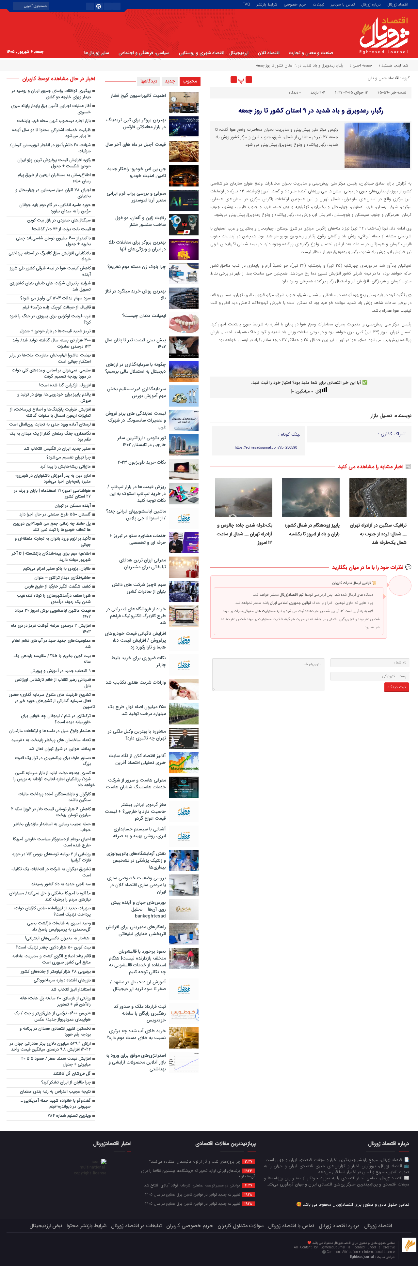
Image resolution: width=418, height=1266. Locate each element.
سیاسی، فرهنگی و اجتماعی (144, 52)
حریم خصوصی (295, 4)
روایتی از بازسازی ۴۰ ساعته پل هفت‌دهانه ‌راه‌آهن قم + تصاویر (55, 1001)
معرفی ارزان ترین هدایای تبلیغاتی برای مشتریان (142, 564)
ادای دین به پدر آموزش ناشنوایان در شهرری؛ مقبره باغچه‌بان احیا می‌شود (53, 479)
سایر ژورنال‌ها (96, 52)
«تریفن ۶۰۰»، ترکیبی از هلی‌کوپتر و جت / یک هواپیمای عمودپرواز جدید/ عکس (52, 1016)
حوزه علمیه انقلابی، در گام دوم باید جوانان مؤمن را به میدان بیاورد (55, 208)
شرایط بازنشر (267, 4)
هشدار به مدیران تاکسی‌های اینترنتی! (58, 938)
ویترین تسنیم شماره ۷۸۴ (69, 1116)
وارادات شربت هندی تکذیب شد (135, 682)
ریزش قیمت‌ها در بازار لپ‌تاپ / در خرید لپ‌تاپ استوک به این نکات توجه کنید (136, 493)
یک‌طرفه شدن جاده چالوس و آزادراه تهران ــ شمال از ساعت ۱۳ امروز (244, 534)
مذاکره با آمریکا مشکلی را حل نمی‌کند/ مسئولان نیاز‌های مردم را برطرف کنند (50, 896)
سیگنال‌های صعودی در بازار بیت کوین (59, 220)
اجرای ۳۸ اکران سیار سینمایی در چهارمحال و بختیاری (53, 193)
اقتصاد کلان (269, 52)
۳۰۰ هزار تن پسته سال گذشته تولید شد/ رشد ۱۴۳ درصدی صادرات (51, 343)
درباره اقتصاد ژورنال (339, 1226)
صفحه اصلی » (361, 65)
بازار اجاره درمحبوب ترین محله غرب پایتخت (54, 121)
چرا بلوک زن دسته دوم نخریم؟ (136, 266)
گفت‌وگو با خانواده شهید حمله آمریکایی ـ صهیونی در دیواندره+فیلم (56, 1104)
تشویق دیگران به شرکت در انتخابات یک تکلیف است (51, 872)
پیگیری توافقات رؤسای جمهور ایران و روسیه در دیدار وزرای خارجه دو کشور (51, 94)
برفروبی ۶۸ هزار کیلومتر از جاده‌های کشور (56, 972)
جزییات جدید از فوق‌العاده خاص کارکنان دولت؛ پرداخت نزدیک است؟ (52, 911)
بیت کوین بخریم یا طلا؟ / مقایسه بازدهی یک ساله (52, 659)
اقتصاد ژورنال (397, 4)
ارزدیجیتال (239, 52)
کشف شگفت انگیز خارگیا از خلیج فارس (57, 587)
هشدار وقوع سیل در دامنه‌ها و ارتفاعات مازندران (50, 731)
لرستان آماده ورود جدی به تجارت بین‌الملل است (50, 425)
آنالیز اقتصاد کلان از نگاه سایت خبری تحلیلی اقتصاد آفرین (137, 759)
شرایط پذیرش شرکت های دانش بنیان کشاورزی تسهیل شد (50, 286)
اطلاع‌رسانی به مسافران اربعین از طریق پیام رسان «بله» (54, 178)
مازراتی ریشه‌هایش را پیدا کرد (65, 467)
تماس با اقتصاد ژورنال (291, 1226)
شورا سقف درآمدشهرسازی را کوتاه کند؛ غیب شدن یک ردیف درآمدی (54, 599)
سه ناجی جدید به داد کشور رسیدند (61, 884)
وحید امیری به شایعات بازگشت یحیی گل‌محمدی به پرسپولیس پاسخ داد (59, 926)
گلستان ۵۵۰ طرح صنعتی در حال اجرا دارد (55, 515)
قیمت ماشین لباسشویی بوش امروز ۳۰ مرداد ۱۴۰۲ (53, 614)
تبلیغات (318, 4)
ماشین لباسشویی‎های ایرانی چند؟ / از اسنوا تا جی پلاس (136, 515)
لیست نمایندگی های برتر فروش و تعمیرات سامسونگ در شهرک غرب (135, 420)
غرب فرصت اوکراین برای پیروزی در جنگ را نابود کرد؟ (50, 319)
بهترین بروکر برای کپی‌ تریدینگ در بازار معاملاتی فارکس (136, 123)
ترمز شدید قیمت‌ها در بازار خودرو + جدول (55, 331)
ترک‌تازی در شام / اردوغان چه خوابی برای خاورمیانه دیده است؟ (56, 719)
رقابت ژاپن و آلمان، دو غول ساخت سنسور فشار (140, 221)
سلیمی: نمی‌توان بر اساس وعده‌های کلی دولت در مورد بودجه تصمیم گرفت (51, 373)
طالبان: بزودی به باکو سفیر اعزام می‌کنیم (57, 569)
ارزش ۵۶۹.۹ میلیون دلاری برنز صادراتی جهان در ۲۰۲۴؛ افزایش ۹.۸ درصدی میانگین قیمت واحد (50, 1047)
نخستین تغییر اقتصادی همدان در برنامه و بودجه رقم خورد (55, 1032)
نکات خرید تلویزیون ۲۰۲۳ (142, 462)
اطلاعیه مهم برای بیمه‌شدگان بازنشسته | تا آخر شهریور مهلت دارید (51, 557)
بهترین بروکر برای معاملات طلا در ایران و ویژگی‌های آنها (137, 246)
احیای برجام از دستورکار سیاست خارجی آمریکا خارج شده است (52, 842)
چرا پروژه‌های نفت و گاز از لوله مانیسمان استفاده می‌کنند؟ (200, 1161)
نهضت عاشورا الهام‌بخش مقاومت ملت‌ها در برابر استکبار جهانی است (50, 358)
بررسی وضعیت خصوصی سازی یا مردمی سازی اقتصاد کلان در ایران (136, 884)
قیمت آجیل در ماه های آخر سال (135, 144)
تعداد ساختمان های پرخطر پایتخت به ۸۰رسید (51, 740)
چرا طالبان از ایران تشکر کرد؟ (66, 1083)
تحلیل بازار (381, 416)
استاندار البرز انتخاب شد (71, 990)
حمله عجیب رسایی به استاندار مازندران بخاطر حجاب (52, 827)
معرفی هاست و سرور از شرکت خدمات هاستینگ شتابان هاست (136, 784)
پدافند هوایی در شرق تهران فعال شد (60, 749)
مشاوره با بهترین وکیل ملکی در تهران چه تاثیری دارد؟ (137, 735)
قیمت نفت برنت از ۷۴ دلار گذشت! (61, 229)
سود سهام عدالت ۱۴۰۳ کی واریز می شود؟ (56, 298)
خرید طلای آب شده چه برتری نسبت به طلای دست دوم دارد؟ (136, 1034)
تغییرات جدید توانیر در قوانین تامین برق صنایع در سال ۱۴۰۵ (198, 1194)
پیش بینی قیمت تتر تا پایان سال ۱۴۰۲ (135, 343)
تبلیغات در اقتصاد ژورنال (136, 1226)
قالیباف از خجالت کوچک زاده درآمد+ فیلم (57, 308)
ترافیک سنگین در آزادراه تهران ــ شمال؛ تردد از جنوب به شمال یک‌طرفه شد (378, 534)
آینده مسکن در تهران (73, 506)
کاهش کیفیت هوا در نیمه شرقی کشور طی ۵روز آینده (50, 271)
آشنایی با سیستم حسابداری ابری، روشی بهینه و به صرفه (139, 833)
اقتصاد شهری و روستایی (201, 52)
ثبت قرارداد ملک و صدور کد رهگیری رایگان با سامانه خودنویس (140, 1013)
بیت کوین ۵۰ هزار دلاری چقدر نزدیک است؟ (53, 948)
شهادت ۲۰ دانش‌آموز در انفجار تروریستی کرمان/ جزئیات (50, 148)
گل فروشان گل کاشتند (72, 1074)
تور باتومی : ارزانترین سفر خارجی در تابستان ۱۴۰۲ (141, 441)
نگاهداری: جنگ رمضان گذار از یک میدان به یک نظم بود (50, 437)
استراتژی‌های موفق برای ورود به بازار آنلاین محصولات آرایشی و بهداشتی (135, 1062)
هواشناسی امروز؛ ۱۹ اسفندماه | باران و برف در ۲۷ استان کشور (52, 494)
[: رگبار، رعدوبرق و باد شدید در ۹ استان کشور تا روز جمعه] (216, 79)
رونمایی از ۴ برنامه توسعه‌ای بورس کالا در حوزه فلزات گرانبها (51, 857)
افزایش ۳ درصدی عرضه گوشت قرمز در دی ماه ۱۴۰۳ (51, 629)
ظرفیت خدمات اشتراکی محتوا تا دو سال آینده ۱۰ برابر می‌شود (51, 133)
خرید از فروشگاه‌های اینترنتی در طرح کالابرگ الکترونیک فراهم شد (136, 615)
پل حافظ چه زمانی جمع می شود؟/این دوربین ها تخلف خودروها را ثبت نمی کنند (52, 527)
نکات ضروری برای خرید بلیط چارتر (138, 661)
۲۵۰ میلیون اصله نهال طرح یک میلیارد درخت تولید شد (137, 710)
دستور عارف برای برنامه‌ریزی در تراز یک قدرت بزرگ (53, 761)
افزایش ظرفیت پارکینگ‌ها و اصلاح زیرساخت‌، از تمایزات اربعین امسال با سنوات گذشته (50, 413)
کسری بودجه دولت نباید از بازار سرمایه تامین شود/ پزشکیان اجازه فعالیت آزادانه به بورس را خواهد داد (54, 779)
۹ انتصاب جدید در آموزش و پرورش (60, 671)
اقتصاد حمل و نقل (383, 78)
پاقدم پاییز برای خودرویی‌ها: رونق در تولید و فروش (54, 398)
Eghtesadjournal (362, 1257)
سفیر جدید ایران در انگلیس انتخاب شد (57, 449)
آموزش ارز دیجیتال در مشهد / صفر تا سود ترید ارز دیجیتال (138, 985)
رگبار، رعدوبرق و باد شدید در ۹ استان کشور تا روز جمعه (310, 111)
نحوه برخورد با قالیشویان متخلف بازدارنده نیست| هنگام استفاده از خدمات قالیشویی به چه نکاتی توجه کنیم (137, 962)
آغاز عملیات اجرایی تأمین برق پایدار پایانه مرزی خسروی (51, 109)
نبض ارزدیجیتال (45, 1226)
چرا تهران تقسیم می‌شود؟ (69, 457)
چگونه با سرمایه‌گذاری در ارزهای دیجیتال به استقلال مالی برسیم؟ (135, 368)
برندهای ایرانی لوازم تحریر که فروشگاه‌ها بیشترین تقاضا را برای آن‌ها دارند (198, 1173)
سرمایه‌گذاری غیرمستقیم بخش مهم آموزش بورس (136, 392)
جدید (170, 81)
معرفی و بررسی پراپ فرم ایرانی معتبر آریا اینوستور (136, 197)
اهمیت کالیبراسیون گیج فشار (138, 95)
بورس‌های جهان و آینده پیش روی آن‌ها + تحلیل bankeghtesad (138, 909)
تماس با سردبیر (343, 4)
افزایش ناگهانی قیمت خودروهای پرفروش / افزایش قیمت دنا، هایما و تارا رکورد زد (135, 640)
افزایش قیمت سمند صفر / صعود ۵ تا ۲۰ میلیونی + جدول (56, 1062)
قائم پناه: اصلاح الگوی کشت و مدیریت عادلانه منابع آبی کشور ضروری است (51, 959)
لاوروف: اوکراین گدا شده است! (65, 385)
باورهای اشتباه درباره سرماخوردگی (62, 980)
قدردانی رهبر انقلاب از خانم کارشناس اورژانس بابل (53, 683)
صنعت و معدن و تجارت (311, 52)
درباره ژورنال (371, 4)
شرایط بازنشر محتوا (86, 1226)
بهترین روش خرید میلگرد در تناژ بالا (135, 295)
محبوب (190, 81)
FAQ (246, 4)
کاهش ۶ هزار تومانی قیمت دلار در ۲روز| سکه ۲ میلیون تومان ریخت (51, 812)
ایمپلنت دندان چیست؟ (144, 315)
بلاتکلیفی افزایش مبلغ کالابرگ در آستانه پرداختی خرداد (49, 256)
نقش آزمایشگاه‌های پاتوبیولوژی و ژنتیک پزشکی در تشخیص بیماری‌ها (136, 860)
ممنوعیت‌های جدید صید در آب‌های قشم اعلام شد (51, 644)
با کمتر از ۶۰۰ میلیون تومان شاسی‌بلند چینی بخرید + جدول (53, 241)
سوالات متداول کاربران (240, 1226)
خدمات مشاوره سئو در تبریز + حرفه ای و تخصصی (137, 539)
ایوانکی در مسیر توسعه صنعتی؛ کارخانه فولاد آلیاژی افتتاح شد (198, 1185)
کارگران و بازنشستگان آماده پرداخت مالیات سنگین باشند (54, 797)
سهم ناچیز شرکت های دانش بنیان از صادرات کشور (139, 588)
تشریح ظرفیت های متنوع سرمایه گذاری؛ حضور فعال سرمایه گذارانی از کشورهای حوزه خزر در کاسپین (52, 701)
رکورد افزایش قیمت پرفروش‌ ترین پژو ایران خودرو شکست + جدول (54, 163)
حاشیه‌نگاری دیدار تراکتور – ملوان (62, 578)
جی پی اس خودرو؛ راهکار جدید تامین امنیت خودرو (136, 172)
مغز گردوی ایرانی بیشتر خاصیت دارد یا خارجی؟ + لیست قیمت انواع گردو (135, 811)
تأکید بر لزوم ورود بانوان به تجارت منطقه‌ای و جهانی (53, 542)
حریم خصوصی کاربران (189, 1226)
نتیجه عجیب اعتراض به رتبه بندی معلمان (55, 1092)
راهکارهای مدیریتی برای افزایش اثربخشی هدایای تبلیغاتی (136, 930)
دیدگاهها (148, 81)
